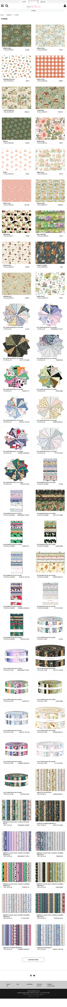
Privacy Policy (39, 985)
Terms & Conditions (51, 985)
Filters (34, 10)
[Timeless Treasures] (23, 1)
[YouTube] (34, 975)
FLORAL (16, 15)
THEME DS (9, 15)
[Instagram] (31, 975)
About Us (8, 985)
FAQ (18, 984)
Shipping (30, 984)
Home (2, 15)
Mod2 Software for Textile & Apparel (34, 994)
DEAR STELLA (36, 991)
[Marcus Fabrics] (43, 1)
